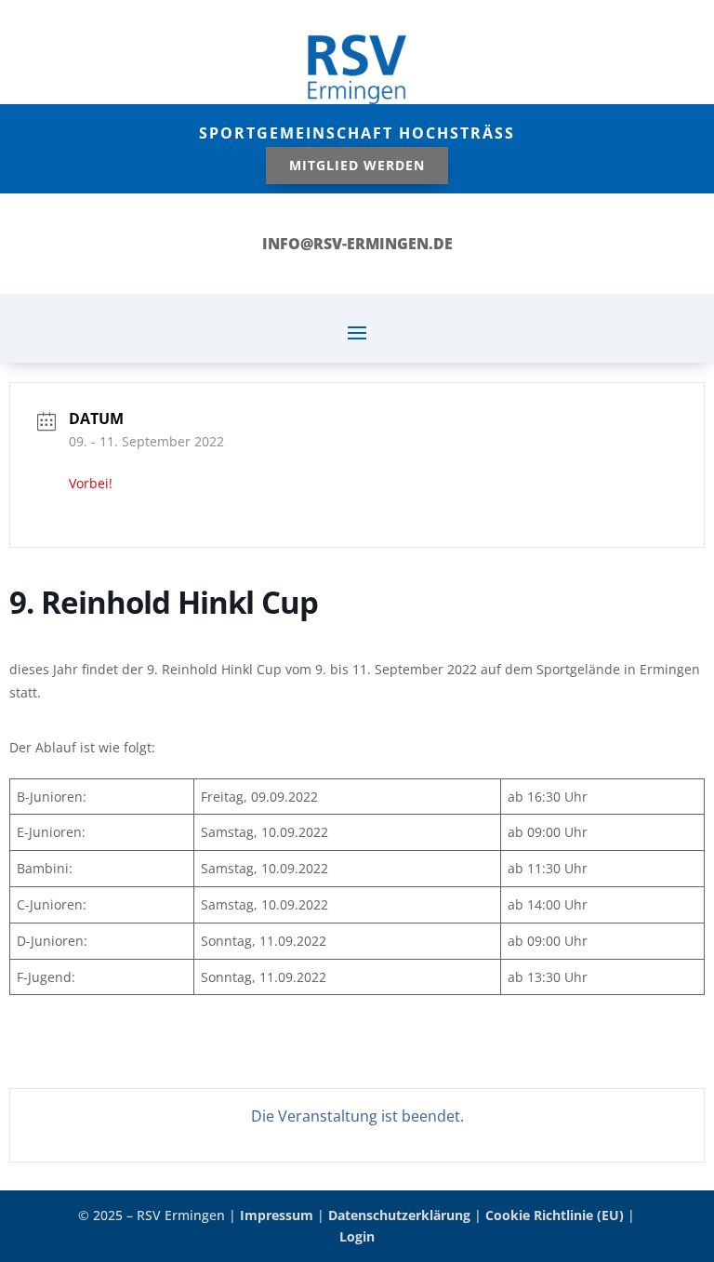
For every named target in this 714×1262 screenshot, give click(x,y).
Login (357, 1236)
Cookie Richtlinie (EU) (554, 1215)
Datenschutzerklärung (399, 1215)
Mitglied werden (357, 165)
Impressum (276, 1215)
